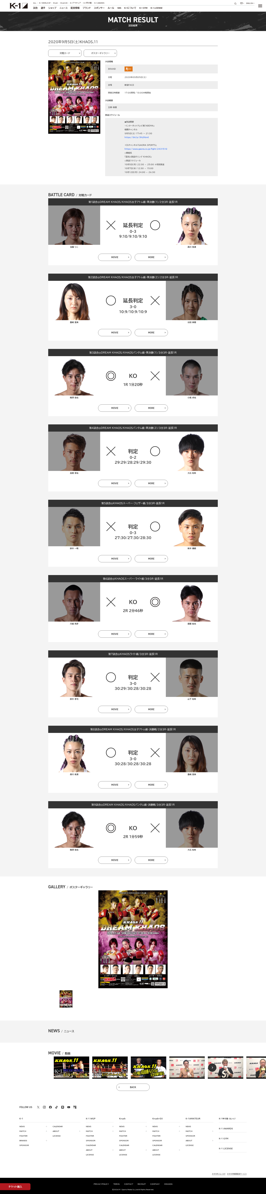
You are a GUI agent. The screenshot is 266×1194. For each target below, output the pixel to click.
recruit (142, 1184)
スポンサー (99, 8)
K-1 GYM (143, 8)
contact (128, 1184)
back (133, 1087)
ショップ (52, 8)
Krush (55, 3)
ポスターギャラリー (100, 53)
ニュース (64, 8)
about (56, 1131)
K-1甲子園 (88, 3)
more (151, 257)
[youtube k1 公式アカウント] (68, 1107)
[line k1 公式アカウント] (62, 1107)
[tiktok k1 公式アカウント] (56, 1107)
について (130, 8)
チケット (15, 1186)
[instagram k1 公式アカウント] (44, 1107)
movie (114, 257)
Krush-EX (63, 3)
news (22, 1126)
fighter (23, 1136)
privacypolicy (101, 1184)
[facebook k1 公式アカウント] (50, 1107)
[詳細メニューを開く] (260, 6)
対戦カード (65, 53)
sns (119, 8)
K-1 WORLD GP (45, 3)
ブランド (87, 8)
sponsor (24, 1145)
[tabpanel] (71, 1068)
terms (116, 1184)
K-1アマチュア (75, 3)
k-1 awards (226, 1129)
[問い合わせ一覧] (242, 3)
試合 (35, 8)
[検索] (236, 3)
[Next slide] (212, 1067)
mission (168, 1184)
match (22, 1131)
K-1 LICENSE (157, 8)
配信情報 (75, 8)
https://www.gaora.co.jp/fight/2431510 (146, 149)
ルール (111, 8)
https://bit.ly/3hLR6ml (137, 137)
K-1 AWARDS (99, 3)
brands (23, 1140)
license (57, 1136)
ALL (34, 3)
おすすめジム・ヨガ (218, 1174)
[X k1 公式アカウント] (38, 1107)
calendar (58, 1126)
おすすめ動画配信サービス (237, 1174)
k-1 (227, 1119)
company (155, 1184)
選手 (43, 8)
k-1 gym (223, 1139)
